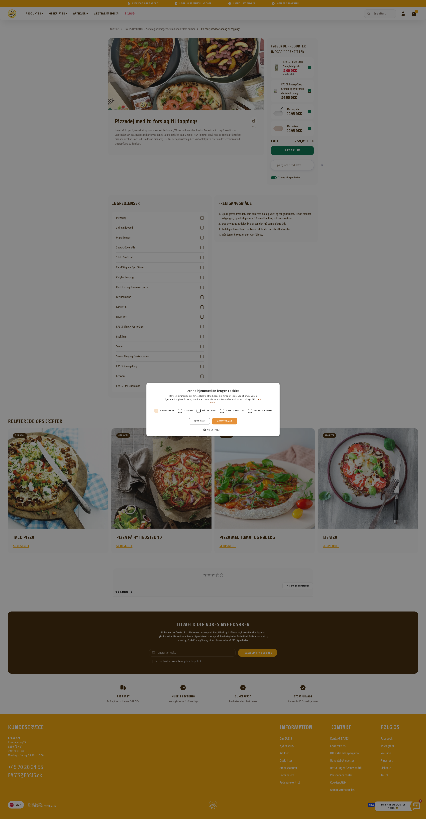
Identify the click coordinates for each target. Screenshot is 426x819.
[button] (213, 430)
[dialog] (213, 409)
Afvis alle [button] (199, 421)
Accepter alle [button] (224, 421)
